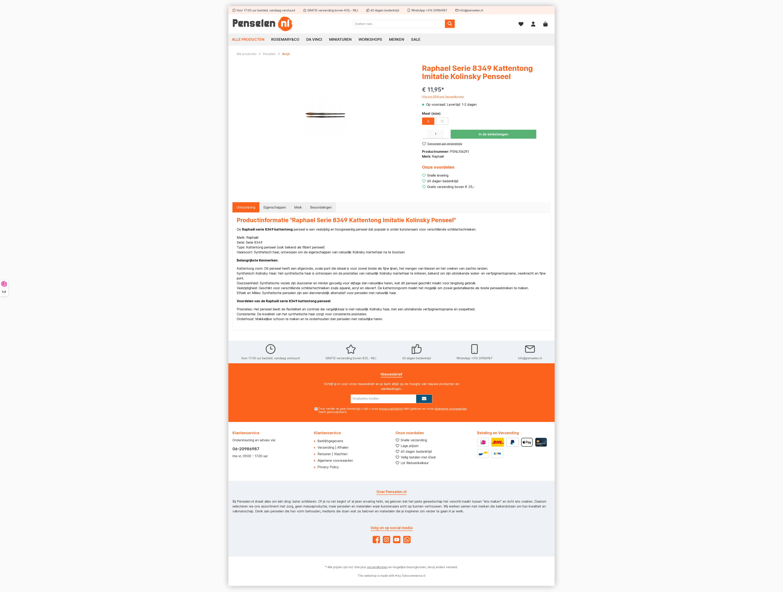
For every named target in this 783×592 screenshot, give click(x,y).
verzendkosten (377, 567)
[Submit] (424, 398)
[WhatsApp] (406, 539)
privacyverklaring (391, 408)
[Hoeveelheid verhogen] (446, 134)
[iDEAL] (483, 442)
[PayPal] (512, 442)
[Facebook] (376, 539)
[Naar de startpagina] (263, 23)
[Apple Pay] (527, 442)
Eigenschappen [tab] (274, 207)
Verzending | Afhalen (332, 447)
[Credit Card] (541, 442)
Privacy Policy (328, 467)
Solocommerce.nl (413, 575)
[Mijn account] (533, 24)
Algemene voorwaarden (335, 460)
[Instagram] (386, 539)
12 (442, 121)
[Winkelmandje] (545, 24)
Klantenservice (327, 433)
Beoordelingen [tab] (321, 207)
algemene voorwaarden (451, 408)
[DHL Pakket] (497, 442)
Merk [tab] (298, 207)
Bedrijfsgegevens (330, 441)
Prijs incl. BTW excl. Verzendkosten (443, 96)
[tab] (245, 207)
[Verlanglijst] (521, 24)
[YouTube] (396, 539)
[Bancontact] (483, 453)
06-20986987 (245, 448)
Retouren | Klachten (332, 454)
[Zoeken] (450, 24)
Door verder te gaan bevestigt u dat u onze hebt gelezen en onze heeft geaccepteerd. (393, 410)
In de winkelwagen (493, 134)
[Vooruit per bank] (497, 453)
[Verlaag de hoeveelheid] (424, 134)
